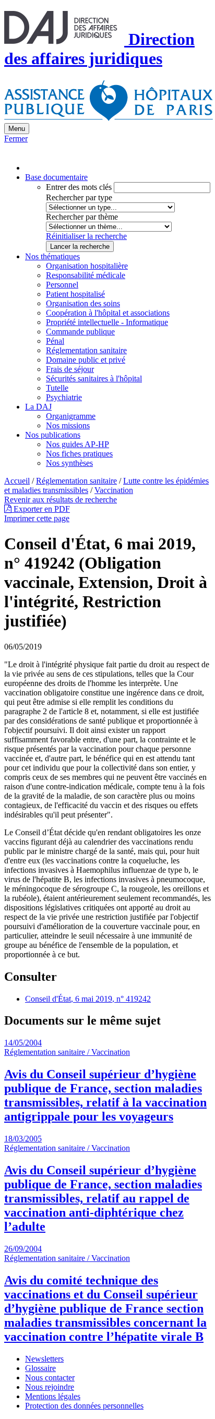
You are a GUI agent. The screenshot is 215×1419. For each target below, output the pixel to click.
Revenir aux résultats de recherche (60, 499)
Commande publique (80, 331)
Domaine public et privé (85, 359)
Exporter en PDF (40, 508)
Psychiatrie (64, 397)
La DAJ (38, 406)
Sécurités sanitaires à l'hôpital (94, 378)
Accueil (17, 480)
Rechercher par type (79, 197)
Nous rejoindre (49, 1386)
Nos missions (68, 425)
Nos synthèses (69, 463)
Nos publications (52, 434)
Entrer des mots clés (79, 187)
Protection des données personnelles (84, 1405)
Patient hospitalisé (75, 294)
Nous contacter (50, 1377)
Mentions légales (52, 1396)
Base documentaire (56, 177)
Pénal (55, 340)
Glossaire (40, 1368)
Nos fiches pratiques (79, 453)
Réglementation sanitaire (86, 350)
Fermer (16, 138)
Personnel (62, 284)
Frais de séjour (70, 369)
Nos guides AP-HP (77, 444)
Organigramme (70, 416)
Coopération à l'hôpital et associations (108, 312)
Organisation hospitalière (87, 265)
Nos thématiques (52, 256)
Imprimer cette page (36, 518)
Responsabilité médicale (85, 275)
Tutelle (57, 387)
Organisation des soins (83, 303)
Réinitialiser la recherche (86, 236)
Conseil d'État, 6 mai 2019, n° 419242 (88, 998)
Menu (16, 129)
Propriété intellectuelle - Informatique (107, 322)
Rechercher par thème (82, 216)
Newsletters (44, 1358)
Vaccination (113, 490)
